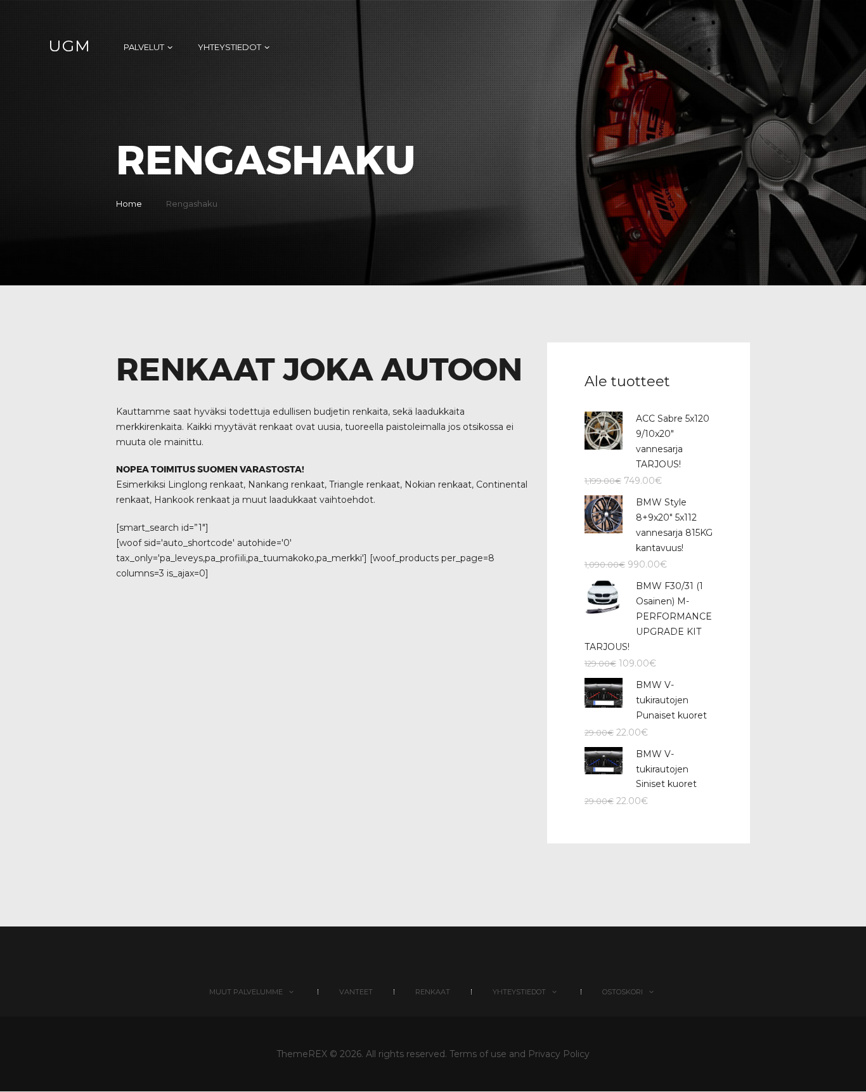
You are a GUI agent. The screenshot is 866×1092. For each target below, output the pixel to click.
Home (129, 203)
